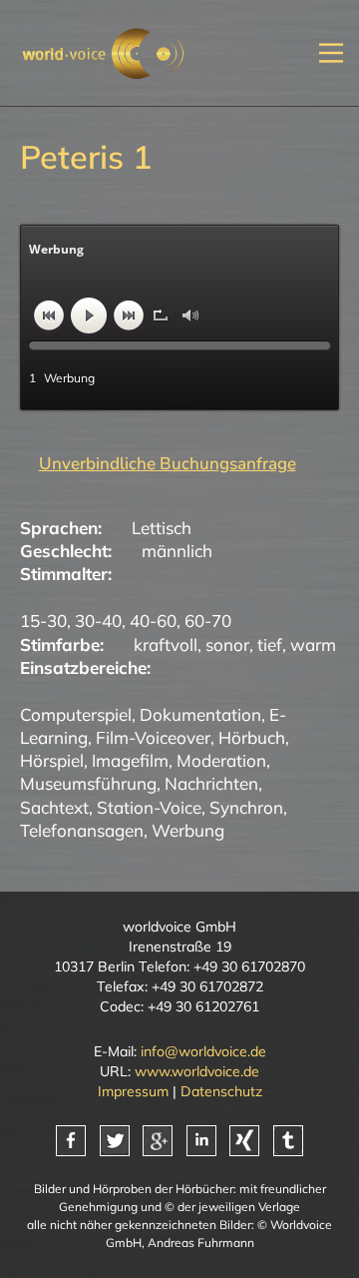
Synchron (246, 807)
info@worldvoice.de (203, 1051)
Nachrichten (211, 783)
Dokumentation (200, 714)
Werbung (188, 830)
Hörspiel (52, 760)
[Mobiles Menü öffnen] (331, 53)
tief (269, 644)
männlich (177, 550)
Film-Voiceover (153, 737)
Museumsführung (88, 783)
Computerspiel (76, 714)
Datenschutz (221, 1091)
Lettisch (161, 527)
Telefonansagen (82, 830)
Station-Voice (149, 807)
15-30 (43, 620)
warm (313, 644)
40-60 (153, 620)
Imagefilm (130, 760)
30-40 (98, 620)
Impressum (133, 1091)
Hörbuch (251, 737)
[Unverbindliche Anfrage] (157, 463)
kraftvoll (165, 644)
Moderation (221, 760)
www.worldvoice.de (197, 1071)
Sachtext (54, 807)
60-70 (207, 620)
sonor (227, 644)
